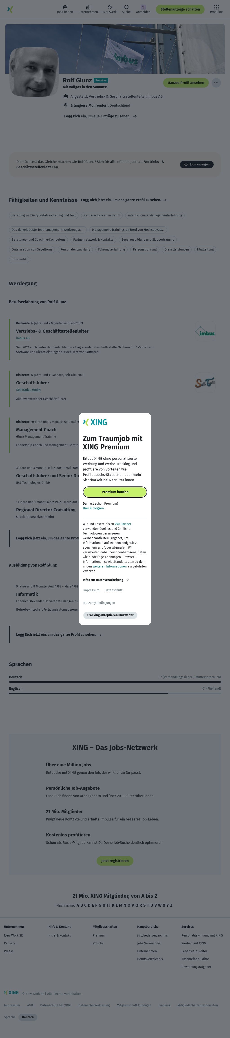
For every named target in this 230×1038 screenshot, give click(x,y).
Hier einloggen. (93, 508)
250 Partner (123, 524)
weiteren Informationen (110, 566)
